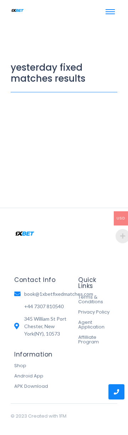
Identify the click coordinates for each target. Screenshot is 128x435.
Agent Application (91, 324)
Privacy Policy (94, 312)
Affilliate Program (88, 339)
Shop (20, 365)
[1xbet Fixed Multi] (18, 10)
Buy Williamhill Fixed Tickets (63, 111)
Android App (28, 376)
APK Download (31, 386)
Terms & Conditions (90, 299)
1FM (62, 416)
